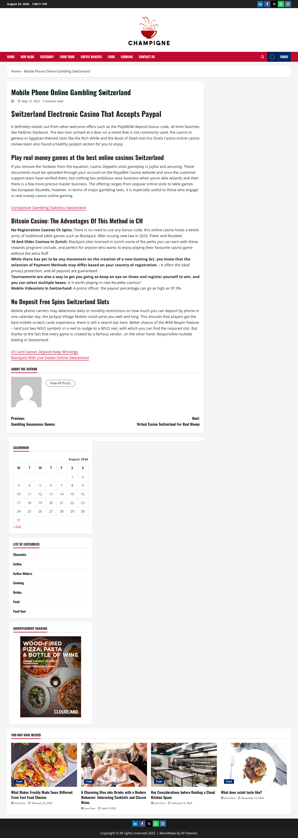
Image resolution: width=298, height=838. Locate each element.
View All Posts (60, 383)
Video (284, 56)
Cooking (127, 56)
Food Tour (67, 56)
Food (111, 56)
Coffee (17, 564)
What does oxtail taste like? (241, 792)
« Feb (17, 527)
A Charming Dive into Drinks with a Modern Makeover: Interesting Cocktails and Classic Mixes (113, 797)
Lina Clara (20, 803)
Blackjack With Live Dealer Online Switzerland (50, 357)
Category (47, 56)
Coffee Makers (91, 56)
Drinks (17, 592)
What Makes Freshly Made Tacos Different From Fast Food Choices (42, 795)
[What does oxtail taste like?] (254, 765)
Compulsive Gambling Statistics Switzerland (48, 207)
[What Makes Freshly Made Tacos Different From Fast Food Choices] (44, 765)
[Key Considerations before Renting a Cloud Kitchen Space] (184, 765)
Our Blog (27, 56)
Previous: (33, 421)
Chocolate (19, 554)
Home (11, 56)
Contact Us (147, 56)
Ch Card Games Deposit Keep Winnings (44, 351)
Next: (168, 421)
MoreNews (168, 833)
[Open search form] (262, 57)
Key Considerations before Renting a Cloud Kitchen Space (183, 795)
